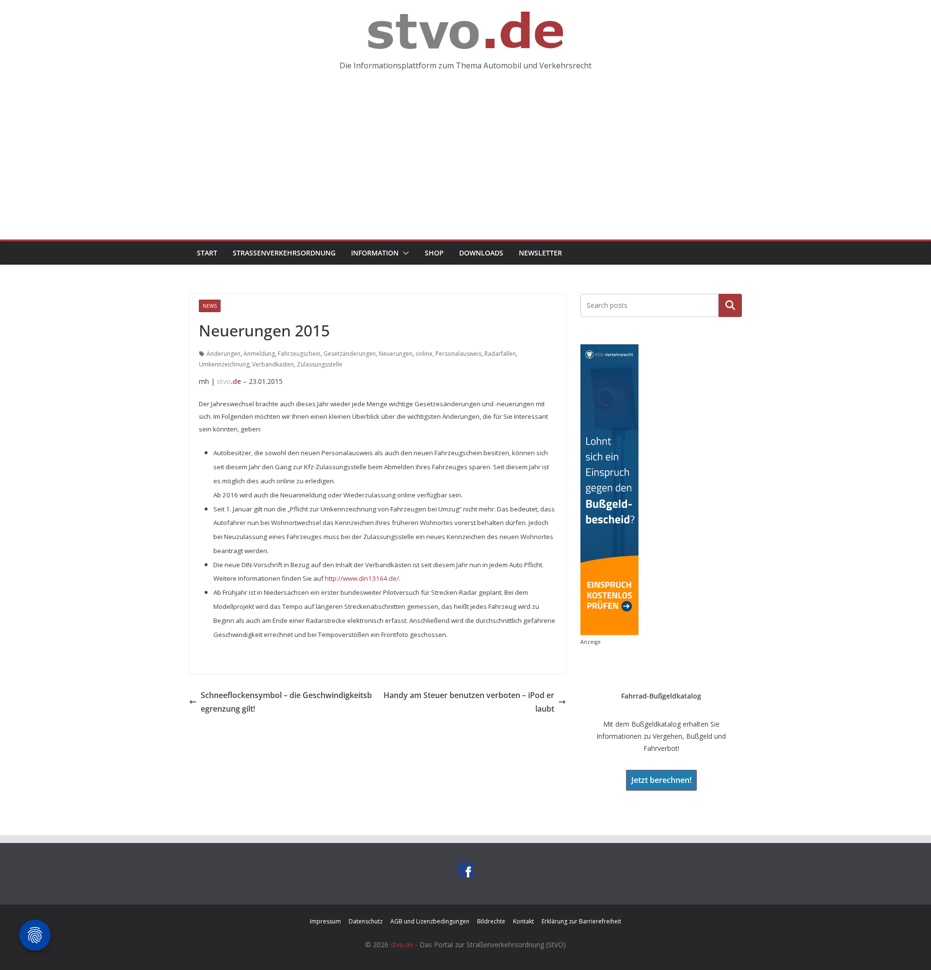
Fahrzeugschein (299, 354)
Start (207, 252)
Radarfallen (500, 354)
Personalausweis (458, 354)
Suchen (730, 305)
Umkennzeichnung (224, 364)
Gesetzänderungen (349, 354)
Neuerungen (396, 354)
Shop (434, 252)
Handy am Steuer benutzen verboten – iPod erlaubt (469, 702)
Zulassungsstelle (319, 364)
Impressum (325, 921)
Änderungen (224, 354)
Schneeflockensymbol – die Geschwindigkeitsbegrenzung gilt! (286, 702)
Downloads (481, 252)
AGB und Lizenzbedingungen (429, 921)
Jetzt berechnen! (661, 780)
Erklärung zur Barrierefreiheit (581, 921)
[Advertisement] (465, 167)
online (424, 354)
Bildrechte (491, 921)
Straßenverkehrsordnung (284, 252)
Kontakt (523, 921)
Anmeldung (259, 354)
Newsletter (540, 252)
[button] (404, 253)
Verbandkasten (273, 364)
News (210, 305)
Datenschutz (366, 921)
